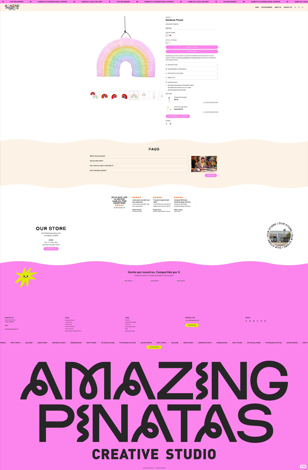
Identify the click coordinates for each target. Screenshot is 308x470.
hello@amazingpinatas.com (12, 329)
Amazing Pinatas (172, 24)
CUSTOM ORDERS (154, 347)
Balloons (131, 343)
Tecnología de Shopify (160, 467)
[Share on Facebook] (166, 124)
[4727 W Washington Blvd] (154, 238)
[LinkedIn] (261, 321)
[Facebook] (246, 321)
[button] (92, 53)
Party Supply (118, 343)
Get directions (51, 248)
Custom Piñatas (102, 343)
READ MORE (210, 175)
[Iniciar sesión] (299, 7)
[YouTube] (257, 321)
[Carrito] (302, 7)
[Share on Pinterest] (170, 124)
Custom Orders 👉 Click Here (178, 116)
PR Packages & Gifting (84, 343)
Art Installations (64, 343)
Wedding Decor (32, 343)
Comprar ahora (192, 51)
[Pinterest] (254, 321)
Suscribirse (192, 325)
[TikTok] (265, 321)
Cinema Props (144, 343)
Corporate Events (15, 343)
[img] (119, 205)
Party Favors (47, 343)
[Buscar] (295, 7)
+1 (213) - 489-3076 (9, 321)
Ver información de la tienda (177, 90)
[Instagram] (250, 321)
